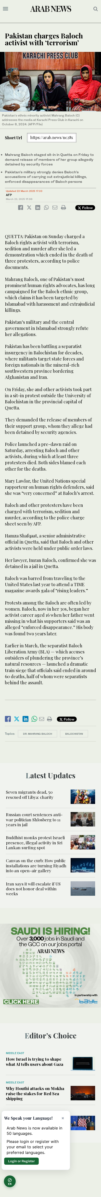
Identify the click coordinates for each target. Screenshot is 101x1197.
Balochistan (74, 733)
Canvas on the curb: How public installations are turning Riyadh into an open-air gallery (36, 865)
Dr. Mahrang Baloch (37, 733)
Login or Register (21, 1161)
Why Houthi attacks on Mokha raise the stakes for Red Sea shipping (35, 1093)
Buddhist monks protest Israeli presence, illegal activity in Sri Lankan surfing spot (35, 842)
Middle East (15, 1053)
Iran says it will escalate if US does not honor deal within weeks (33, 888)
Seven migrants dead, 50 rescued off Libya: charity (29, 794)
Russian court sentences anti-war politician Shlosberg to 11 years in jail (34, 819)
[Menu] (5, 9)
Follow (87, 208)
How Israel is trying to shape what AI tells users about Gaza (34, 1061)
